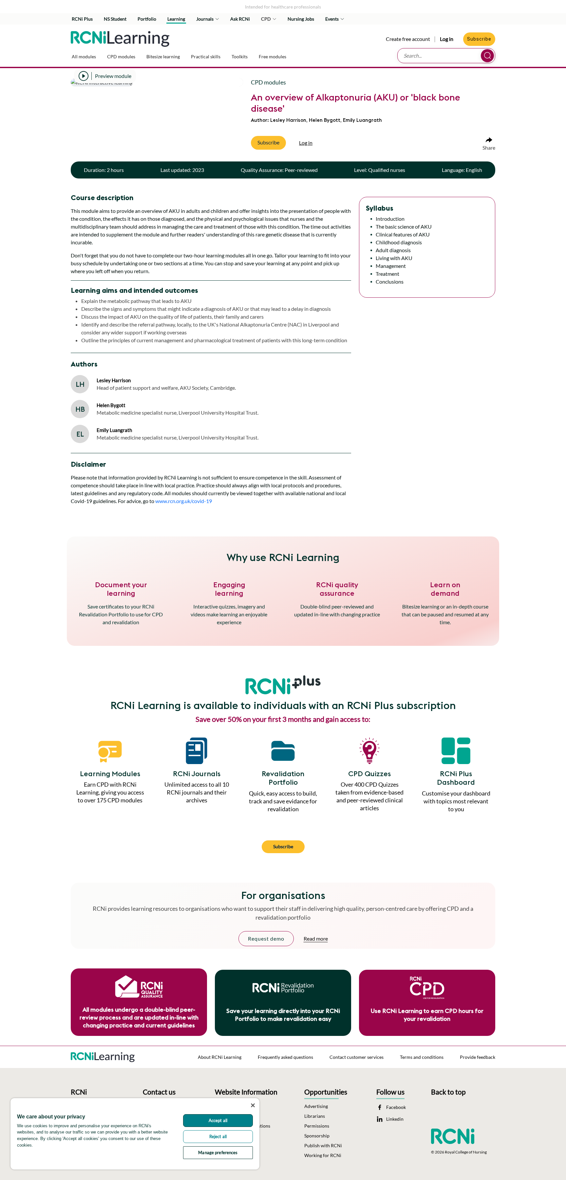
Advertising (316, 1106)
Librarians (314, 1116)
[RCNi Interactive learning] (103, 1055)
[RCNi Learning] (120, 38)
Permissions (316, 1126)
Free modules (272, 56)
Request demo (266, 938)
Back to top (448, 1092)
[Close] (253, 1105)
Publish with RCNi (323, 1145)
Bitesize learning (163, 56)
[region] (134, 1134)
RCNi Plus (82, 19)
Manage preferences (217, 1152)
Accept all (218, 1120)
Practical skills (205, 56)
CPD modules (121, 56)
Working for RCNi (322, 1155)
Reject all (218, 1136)
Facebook (396, 1107)
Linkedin (395, 1119)
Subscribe (479, 39)
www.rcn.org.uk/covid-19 (183, 501)
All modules (84, 56)
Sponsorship (317, 1135)
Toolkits (240, 56)
